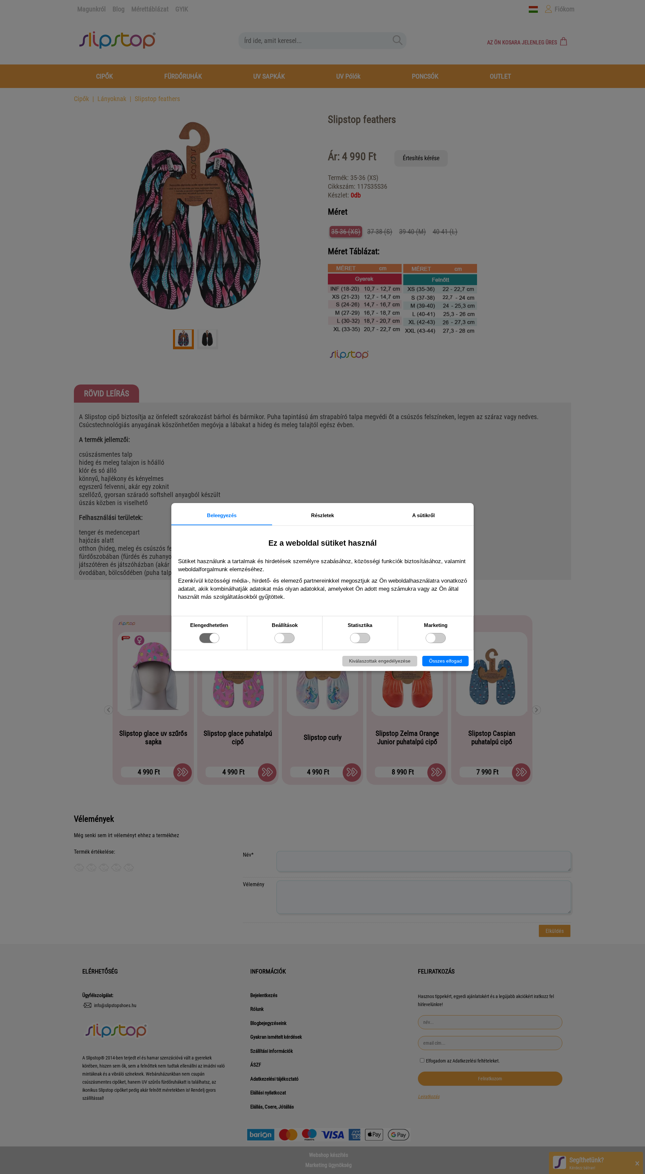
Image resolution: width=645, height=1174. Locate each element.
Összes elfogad (445, 661)
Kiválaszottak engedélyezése (380, 661)
